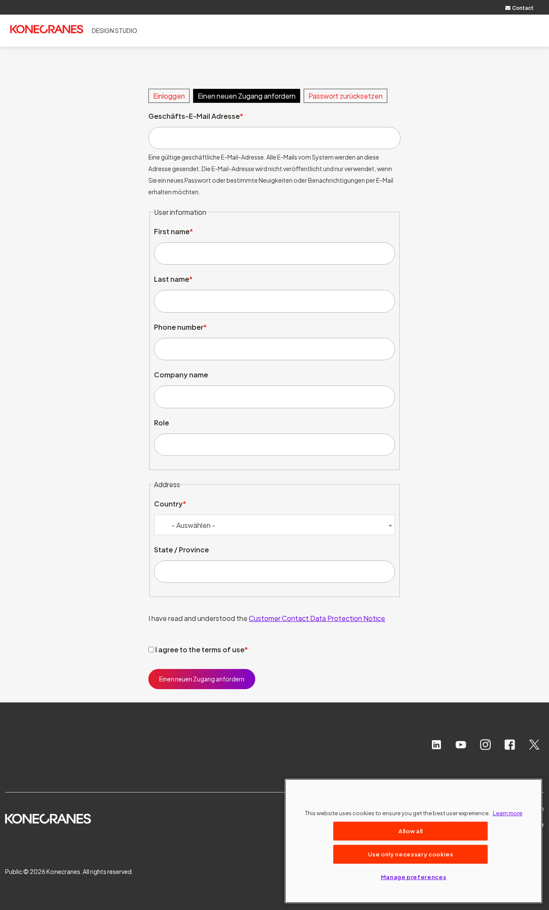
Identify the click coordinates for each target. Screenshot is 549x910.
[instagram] (485, 744)
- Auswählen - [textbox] (193, 525)
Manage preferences (413, 876)
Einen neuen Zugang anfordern (247, 95)
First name (172, 231)
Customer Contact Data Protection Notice (317, 618)
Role (161, 422)
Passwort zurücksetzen (345, 95)
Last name (171, 278)
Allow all (410, 831)
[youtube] (461, 744)
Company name (181, 374)
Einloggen (169, 95)
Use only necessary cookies (410, 854)
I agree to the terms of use (199, 649)
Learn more (507, 813)
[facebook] (509, 744)
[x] (534, 744)
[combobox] (274, 525)
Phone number (178, 326)
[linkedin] (436, 744)
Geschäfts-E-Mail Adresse (194, 116)
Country (168, 503)
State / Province (181, 549)
